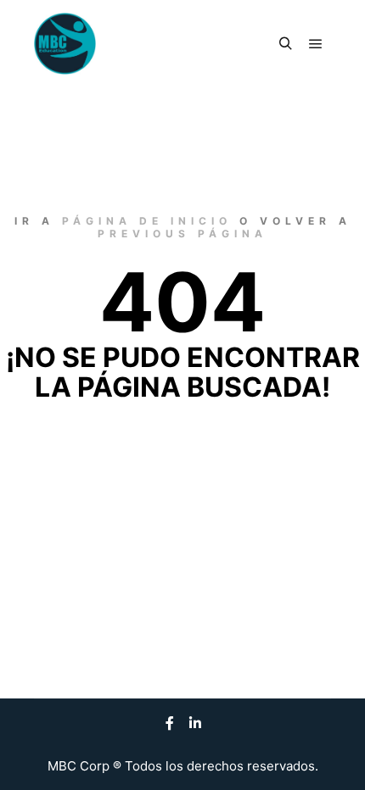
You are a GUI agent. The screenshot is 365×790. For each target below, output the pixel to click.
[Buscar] (285, 44)
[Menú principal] (315, 44)
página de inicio (147, 220)
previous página (182, 233)
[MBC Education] (65, 43)
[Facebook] (170, 723)
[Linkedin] (195, 723)
